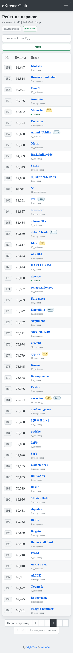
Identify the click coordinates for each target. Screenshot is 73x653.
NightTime (31, 647)
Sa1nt (35, 165)
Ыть (34, 243)
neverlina (37, 398)
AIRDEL (37, 254)
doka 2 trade (39, 232)
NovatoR (37, 586)
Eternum (37, 121)
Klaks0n (36, 66)
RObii (35, 520)
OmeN (35, 88)
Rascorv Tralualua (43, 77)
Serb (34, 453)
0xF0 (34, 442)
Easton (35, 387)
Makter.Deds (39, 498)
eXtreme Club (14, 5)
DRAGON (38, 476)
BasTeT (36, 487)
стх (33, 199)
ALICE (36, 575)
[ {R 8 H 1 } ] (40, 420)
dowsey (36, 276)
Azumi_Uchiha (41, 132)
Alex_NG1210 (40, 332)
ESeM (35, 553)
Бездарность (40, 376)
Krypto (36, 531)
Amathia (37, 99)
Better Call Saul (42, 542)
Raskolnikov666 (42, 154)
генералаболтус (42, 287)
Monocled (37, 110)
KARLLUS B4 (41, 265)
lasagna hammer (42, 608)
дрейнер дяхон (41, 409)
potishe (36, 431)
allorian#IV (39, 221)
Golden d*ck (39, 464)
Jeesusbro (37, 210)
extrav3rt (45, 647)
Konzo (35, 365)
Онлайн (31, 28)
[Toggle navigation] (66, 5)
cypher (35, 354)
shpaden (36, 509)
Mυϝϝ (35, 143)
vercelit (36, 343)
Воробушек (39, 597)
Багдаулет (38, 298)
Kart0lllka (38, 309)
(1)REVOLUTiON (43, 176)
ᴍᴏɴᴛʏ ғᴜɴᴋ (39, 564)
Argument (38, 320)
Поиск (36, 47)
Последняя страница (43, 630)
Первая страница (18, 623)
